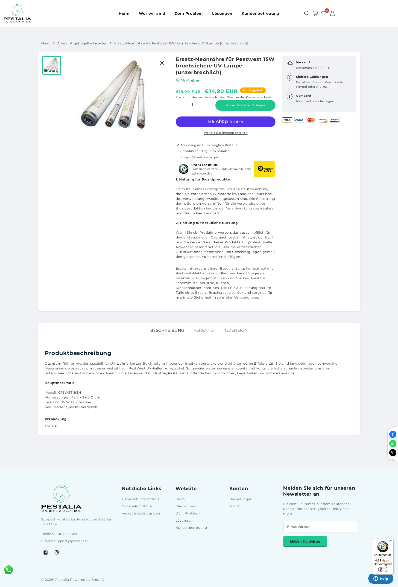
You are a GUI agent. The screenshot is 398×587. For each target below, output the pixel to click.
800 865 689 (66, 534)
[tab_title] (167, 330)
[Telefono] (392, 452)
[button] (315, 13)
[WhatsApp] (392, 443)
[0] (323, 13)
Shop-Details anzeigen (199, 157)
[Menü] (390, 541)
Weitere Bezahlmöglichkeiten (226, 132)
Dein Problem (188, 513)
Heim (45, 43)
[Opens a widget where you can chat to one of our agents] (380, 579)
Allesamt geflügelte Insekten (82, 43)
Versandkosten (215, 97)
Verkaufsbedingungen (141, 513)
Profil (234, 506)
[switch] (382, 569)
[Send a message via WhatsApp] (8, 570)
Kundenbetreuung (191, 528)
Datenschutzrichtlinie (141, 499)
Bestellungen (240, 499)
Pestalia (62, 580)
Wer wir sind (186, 506)
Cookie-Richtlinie (137, 506)
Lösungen (184, 520)
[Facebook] (392, 434)
